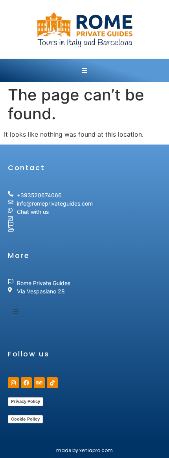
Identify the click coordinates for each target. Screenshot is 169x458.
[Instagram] (13, 382)
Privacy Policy (25, 401)
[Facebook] (26, 382)
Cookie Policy (25, 419)
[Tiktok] (52, 382)
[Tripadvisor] (39, 382)
